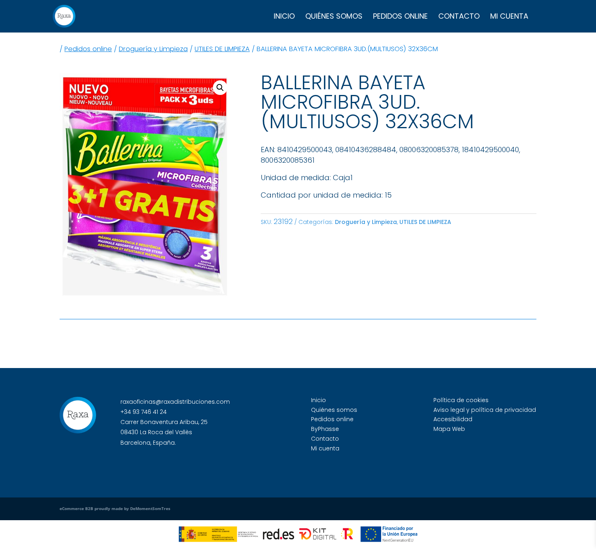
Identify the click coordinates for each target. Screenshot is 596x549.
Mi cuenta (509, 17)
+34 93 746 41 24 (143, 412)
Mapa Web (449, 429)
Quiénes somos (333, 17)
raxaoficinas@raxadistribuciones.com (175, 402)
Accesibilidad (452, 419)
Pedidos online (400, 17)
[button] (220, 87)
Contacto (459, 17)
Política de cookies (461, 400)
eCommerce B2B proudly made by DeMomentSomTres (115, 508)
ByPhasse (325, 429)
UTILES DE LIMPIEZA (222, 49)
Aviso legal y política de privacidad (484, 410)
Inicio (284, 17)
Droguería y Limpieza (153, 49)
